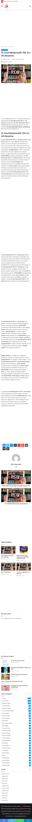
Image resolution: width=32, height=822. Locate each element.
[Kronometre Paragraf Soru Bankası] (8, 550)
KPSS (3, 755)
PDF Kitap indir (6, 59)
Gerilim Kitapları (6, 765)
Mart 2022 (4, 781)
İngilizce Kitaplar (6, 703)
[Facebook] (4, 445)
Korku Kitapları (5, 753)
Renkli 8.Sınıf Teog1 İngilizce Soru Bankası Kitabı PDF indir (23, 557)
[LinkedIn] (11, 445)
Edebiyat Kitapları (6, 708)
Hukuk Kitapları (6, 760)
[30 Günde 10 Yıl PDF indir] (5, 663)
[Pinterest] (19, 445)
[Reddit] (22, 445)
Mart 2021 (4, 797)
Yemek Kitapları (6, 757)
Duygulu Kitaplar (6, 748)
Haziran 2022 (5, 773)
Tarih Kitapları (5, 713)
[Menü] (2, 7)
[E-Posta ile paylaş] (4, 448)
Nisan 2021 (5, 795)
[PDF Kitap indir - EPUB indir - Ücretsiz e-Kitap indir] (6, 6)
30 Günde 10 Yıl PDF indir (17, 660)
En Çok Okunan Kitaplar (8, 710)
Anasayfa (4, 46)
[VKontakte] (26, 445)
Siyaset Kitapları (6, 728)
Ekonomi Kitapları (6, 735)
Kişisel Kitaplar (5, 718)
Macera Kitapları (6, 733)
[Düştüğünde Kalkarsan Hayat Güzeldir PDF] (5, 688)
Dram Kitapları (5, 745)
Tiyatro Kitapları (6, 738)
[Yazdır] (7, 448)
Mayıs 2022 (5, 776)
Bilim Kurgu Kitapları (7, 723)
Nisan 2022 (5, 778)
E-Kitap (4, 698)
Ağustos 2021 (5, 785)
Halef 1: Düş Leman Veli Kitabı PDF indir (12, 681)
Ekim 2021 (4, 783)
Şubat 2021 (5, 800)
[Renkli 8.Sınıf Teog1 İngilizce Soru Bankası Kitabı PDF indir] (24, 550)
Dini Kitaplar (5, 720)
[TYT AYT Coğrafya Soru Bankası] (24, 567)
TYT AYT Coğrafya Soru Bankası (23, 572)
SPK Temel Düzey (6, 572)
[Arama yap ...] (30, 7)
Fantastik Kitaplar (6, 730)
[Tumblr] (15, 445)
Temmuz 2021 (5, 788)
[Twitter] (7, 445)
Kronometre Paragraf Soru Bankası (7, 556)
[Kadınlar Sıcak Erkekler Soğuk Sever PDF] (5, 670)
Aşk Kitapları (5, 725)
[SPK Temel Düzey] (8, 567)
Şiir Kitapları (5, 743)
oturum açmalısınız (16, 618)
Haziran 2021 (5, 790)
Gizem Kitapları (6, 762)
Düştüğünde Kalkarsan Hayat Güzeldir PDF (19, 686)
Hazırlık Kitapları (6, 705)
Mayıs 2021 (5, 793)
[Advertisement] (16, 27)
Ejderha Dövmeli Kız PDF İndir (19, 674)
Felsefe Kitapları (6, 715)
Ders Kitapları (11, 46)
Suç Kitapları (5, 750)
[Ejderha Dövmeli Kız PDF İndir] (5, 677)
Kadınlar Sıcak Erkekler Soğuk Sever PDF (21, 668)
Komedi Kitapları (6, 740)
